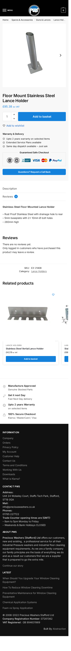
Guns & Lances (43, 20)
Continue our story (13, 565)
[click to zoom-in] (34, 55)
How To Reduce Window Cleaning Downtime (28, 587)
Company (8, 438)
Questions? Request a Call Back (34, 172)
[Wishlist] (53, 294)
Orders (6, 442)
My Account (9, 451)
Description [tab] (10, 188)
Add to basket (42, 116)
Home (5, 20)
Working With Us (12, 469)
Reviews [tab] (10, 196)
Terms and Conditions (15, 465)
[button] (63, 10)
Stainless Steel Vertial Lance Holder (25, 348)
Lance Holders (61, 20)
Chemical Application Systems (20, 602)
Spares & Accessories (22, 20)
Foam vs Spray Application (18, 607)
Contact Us (9, 460)
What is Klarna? (11, 478)
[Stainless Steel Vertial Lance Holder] (29, 315)
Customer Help (11, 456)
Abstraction (59, 628)
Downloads (9, 474)
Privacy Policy (10, 447)
